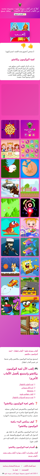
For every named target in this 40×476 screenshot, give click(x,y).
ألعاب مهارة (21, 453)
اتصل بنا (15, 470)
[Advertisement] (20, 99)
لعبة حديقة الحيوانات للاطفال (22, 397)
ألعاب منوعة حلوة (31, 351)
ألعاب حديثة (32, 456)
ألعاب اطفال (18, 351)
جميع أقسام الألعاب (30, 466)
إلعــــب (20, 34)
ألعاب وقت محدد (9, 453)
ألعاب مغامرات (32, 453)
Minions (30, 391)
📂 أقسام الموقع (20, 14)
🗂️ (30, 135)
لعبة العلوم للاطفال (26, 384)
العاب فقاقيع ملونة (26, 394)
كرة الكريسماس (27, 388)
